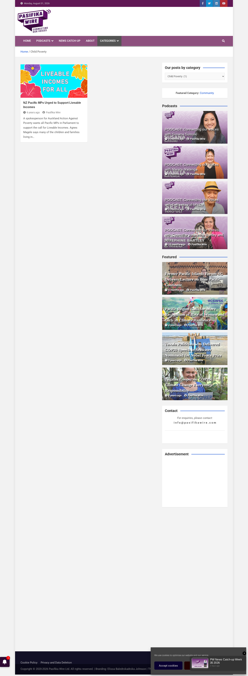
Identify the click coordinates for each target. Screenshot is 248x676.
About (90, 40)
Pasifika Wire (53, 112)
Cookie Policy (29, 662)
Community (207, 93)
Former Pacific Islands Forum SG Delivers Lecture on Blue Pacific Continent (194, 279)
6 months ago (176, 289)
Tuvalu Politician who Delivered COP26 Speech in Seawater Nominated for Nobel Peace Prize (193, 350)
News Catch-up (69, 40)
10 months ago (176, 244)
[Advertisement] (195, 481)
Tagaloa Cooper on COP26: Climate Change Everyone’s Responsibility (189, 385)
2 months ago (176, 138)
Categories (108, 40)
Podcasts (43, 40)
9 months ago (176, 209)
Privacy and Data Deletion (56, 662)
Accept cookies (168, 665)
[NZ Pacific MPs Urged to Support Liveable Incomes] (54, 81)
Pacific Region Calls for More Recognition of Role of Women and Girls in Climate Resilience (194, 314)
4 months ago (176, 174)
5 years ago (175, 360)
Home (27, 40)
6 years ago (33, 112)
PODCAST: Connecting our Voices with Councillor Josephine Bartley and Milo (194, 235)
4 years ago (175, 325)
